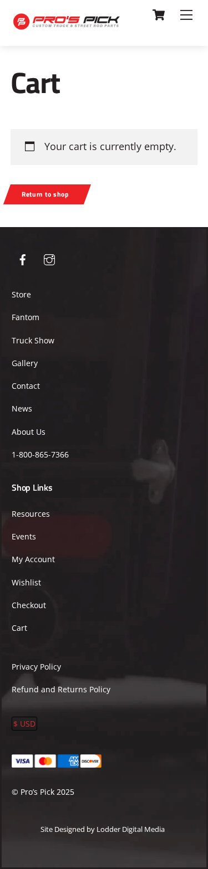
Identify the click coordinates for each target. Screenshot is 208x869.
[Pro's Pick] (66, 25)
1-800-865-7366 (40, 454)
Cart (19, 628)
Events (24, 536)
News (22, 408)
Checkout (29, 605)
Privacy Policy (36, 666)
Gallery (25, 363)
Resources (31, 513)
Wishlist (26, 582)
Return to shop (45, 194)
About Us (28, 431)
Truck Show (33, 340)
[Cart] (159, 15)
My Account (33, 559)
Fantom (25, 317)
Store (21, 294)
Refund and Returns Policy (61, 689)
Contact (26, 385)
